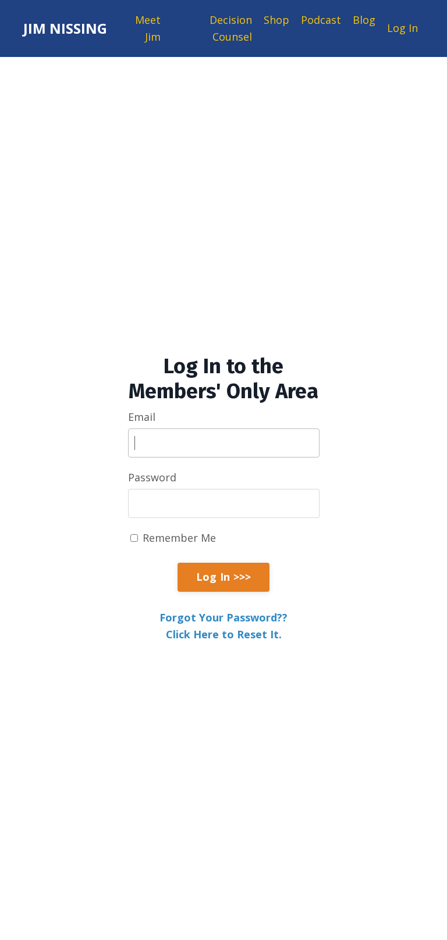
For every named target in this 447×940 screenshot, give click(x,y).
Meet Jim (148, 28)
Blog (364, 20)
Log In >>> (223, 577)
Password (152, 477)
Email (141, 417)
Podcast (321, 20)
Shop (276, 20)
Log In (402, 28)
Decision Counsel (231, 28)
